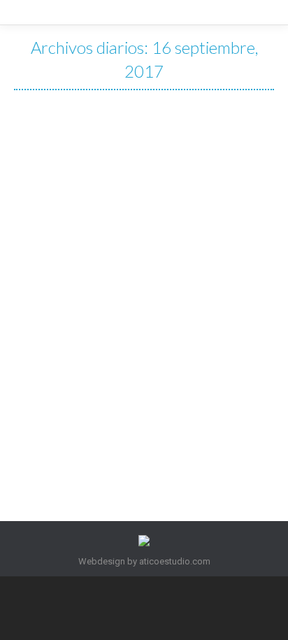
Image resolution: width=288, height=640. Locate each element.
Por (142, 370)
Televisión (88, 370)
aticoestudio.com (174, 561)
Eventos (47, 370)
